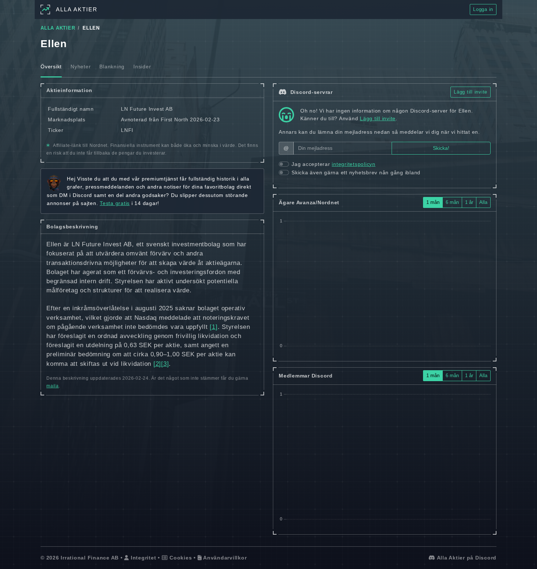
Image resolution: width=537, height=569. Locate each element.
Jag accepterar (334, 164)
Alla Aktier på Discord (465, 558)
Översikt (51, 66)
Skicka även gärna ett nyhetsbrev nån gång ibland (356, 172)
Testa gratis (115, 203)
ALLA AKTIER (58, 28)
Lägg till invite (470, 92)
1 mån (432, 202)
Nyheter (81, 66)
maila (52, 385)
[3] (165, 363)
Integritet (142, 558)
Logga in (483, 9)
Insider (142, 66)
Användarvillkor (224, 558)
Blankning (112, 66)
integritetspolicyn (354, 164)
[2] (157, 363)
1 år (469, 202)
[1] (213, 326)
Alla (483, 202)
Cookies (180, 558)
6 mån (452, 202)
